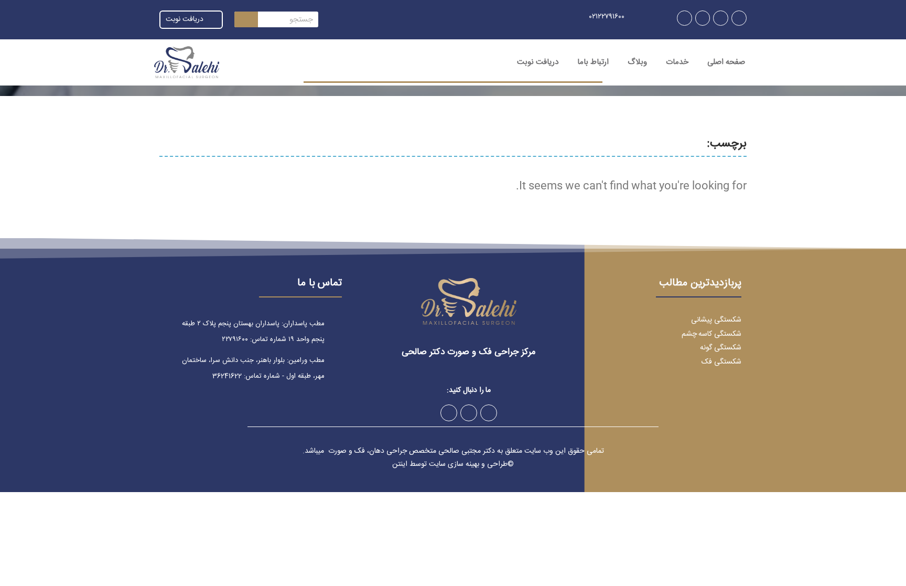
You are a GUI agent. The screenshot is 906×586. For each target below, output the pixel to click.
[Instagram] (739, 18)
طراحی (497, 464)
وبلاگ (637, 62)
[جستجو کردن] (246, 19)
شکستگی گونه (720, 348)
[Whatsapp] (702, 18)
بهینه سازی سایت (454, 464)
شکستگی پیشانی (716, 320)
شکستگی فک (721, 362)
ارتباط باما (593, 62)
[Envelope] (684, 18)
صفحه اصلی (726, 62)
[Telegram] (720, 18)
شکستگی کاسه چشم (711, 334)
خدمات (677, 62)
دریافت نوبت (537, 62)
